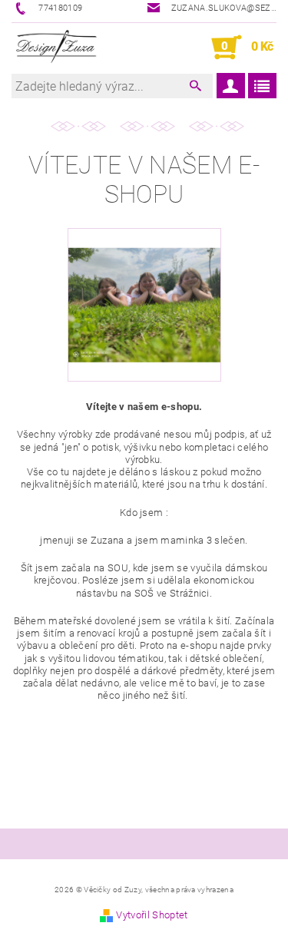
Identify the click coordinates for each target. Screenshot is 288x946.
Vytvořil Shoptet (151, 915)
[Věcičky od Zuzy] (57, 48)
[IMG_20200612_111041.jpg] (144, 284)
